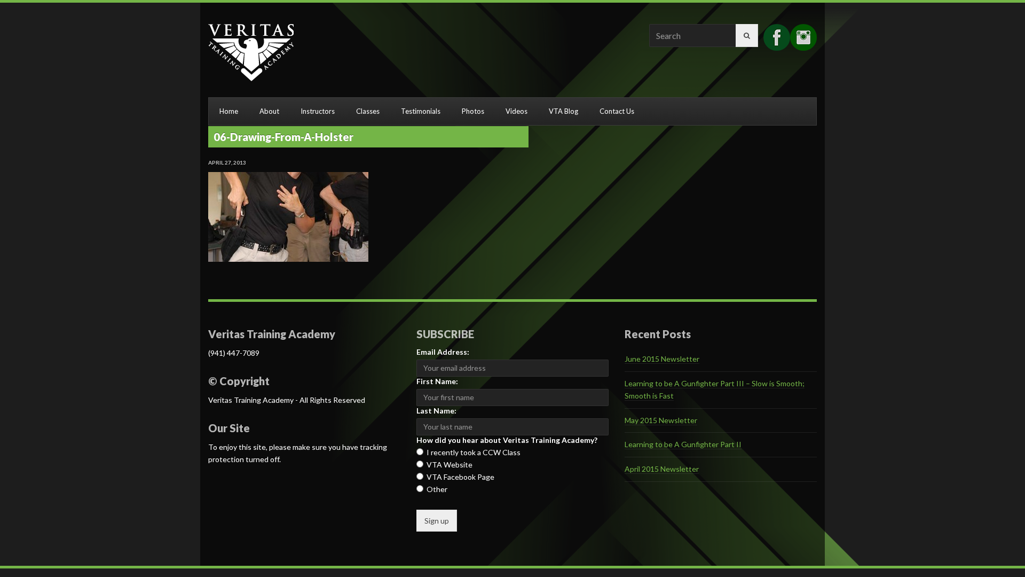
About (269, 111)
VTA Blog (563, 111)
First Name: (437, 381)
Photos (473, 111)
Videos (516, 111)
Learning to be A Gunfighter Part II (683, 444)
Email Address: (442, 351)
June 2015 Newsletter (662, 358)
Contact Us (617, 111)
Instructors (318, 111)
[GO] (747, 35)
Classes (368, 111)
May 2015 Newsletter (661, 420)
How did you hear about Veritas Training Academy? (506, 440)
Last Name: (436, 410)
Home (228, 111)
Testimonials (420, 111)
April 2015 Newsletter (662, 468)
